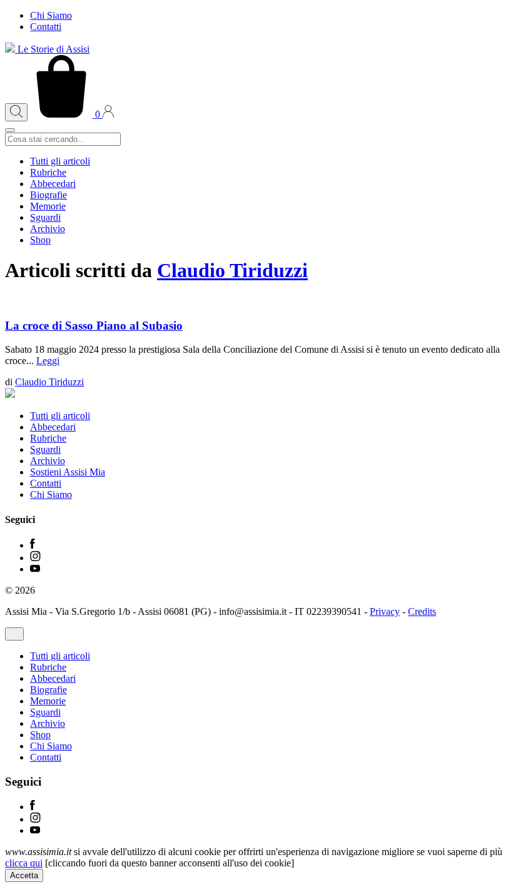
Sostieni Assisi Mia (67, 472)
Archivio (47, 228)
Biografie (48, 195)
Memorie (48, 206)
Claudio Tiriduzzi (232, 270)
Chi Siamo (51, 15)
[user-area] (108, 114)
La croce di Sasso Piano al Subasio (94, 325)
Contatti (45, 26)
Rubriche (48, 172)
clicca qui (24, 863)
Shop (40, 240)
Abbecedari (53, 183)
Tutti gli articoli (60, 161)
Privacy (385, 611)
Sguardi (45, 217)
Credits (422, 611)
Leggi (47, 360)
